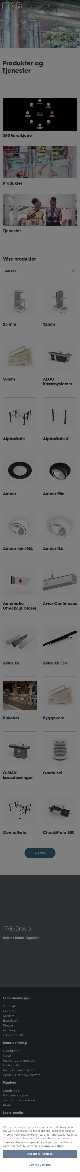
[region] (40, 1144)
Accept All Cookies (39, 1154)
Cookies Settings (40, 1165)
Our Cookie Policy (50, 1145)
